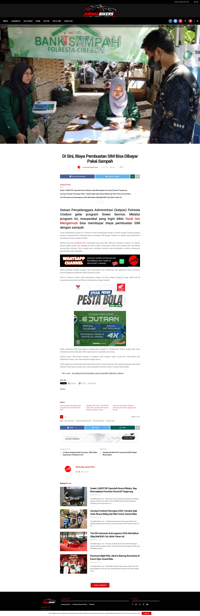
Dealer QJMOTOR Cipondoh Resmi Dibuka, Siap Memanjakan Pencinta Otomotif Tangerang (93, 190)
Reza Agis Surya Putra (90, 167)
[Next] (101, 202)
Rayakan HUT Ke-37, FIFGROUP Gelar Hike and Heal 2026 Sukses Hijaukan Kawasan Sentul (97, 408)
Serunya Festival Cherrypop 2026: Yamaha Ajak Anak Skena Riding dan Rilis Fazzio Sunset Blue (95, 194)
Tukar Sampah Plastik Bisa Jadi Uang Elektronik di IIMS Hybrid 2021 (70, 408)
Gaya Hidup (28, 21)
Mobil (38, 21)
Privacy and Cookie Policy (132, 613)
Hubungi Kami (65, 604)
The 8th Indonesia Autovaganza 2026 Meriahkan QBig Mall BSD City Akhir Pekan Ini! (91, 197)
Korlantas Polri (80, 243)
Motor (46, 21)
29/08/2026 (94, 540)
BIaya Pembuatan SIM (83, 421)
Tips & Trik (57, 21)
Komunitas (15, 21)
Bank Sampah (69, 421)
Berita (5, 21)
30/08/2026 (94, 495)
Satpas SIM (110, 421)
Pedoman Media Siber (79, 604)
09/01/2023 (104, 167)
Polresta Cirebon (98, 421)
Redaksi (91, 604)
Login (196, 2)
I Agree (146, 613)
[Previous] (98, 202)
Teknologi (68, 21)
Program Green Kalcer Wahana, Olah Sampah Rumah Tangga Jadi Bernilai (124, 408)
